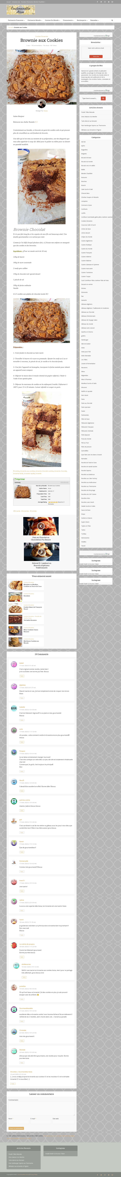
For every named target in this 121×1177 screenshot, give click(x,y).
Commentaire (13, 1100)
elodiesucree (26, 964)
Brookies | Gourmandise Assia (21, 1072)
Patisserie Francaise (15, 20)
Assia (47, 45)
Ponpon (22, 751)
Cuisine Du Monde (52, 20)
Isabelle (22, 707)
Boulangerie (81, 20)
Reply (21, 676)
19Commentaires (36, 45)
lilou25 (21, 780)
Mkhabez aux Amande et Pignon (91, 130)
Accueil (9, 2)
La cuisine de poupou (27, 944)
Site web (56, 1119)
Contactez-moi (16, 2)
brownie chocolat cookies (45, 471)
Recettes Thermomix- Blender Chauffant (32, 2)
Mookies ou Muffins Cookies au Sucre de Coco (33, 585)
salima (21, 900)
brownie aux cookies (27, 471)
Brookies (16, 471)
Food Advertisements (99, 35)
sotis (21, 729)
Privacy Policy (33, 1174)
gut (20, 819)
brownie (38, 473)
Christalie (22, 1030)
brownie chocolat (60, 471)
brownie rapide (29, 473)
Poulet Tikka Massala (87, 112)
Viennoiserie (68, 20)
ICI (36, 122)
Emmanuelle (23, 861)
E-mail (33, 1119)
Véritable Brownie (30, 620)
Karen (21, 841)
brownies (25, 511)
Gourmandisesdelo (26, 1008)
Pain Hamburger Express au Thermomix (93, 125)
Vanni (21, 920)
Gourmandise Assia (23, 1174)
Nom (11, 1119)
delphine (22, 685)
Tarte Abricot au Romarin (89, 121)
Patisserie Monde (34, 20)
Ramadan (93, 20)
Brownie (17, 511)
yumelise (22, 986)
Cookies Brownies (41, 36)
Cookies (34, 511)
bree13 (21, 880)
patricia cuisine (24, 800)
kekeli (21, 663)
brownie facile (18, 473)
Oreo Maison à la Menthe (89, 116)
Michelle (22, 1050)
